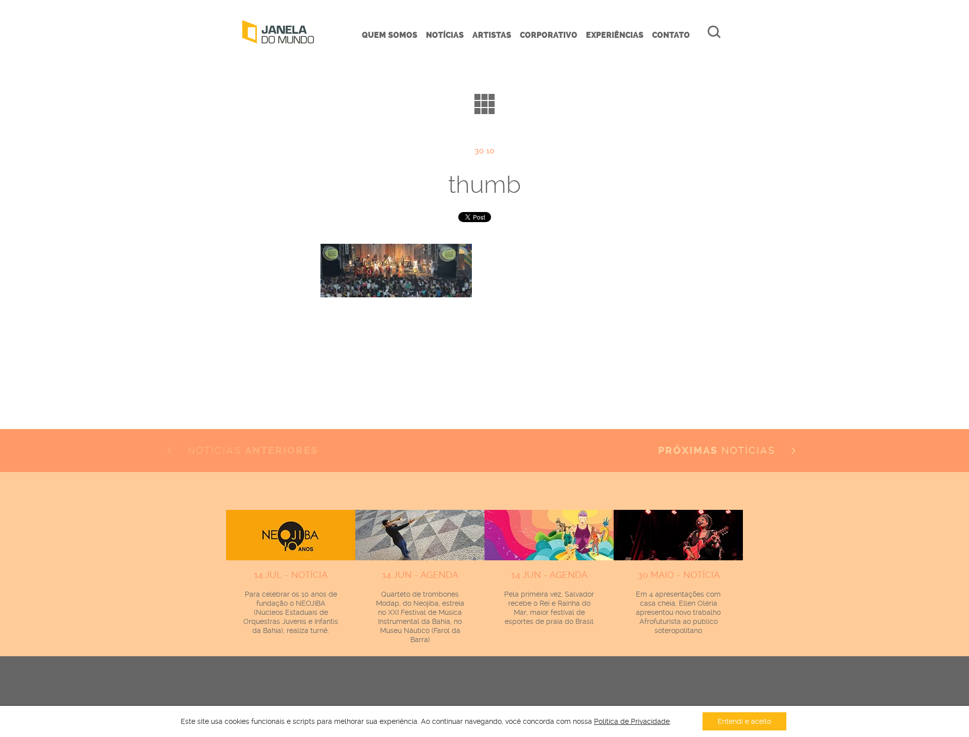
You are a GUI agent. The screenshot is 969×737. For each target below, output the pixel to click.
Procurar (714, 31)
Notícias (445, 35)
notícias (718, 450)
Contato (671, 35)
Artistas (491, 35)
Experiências (614, 35)
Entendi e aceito (744, 721)
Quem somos (389, 35)
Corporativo (548, 35)
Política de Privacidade (632, 721)
